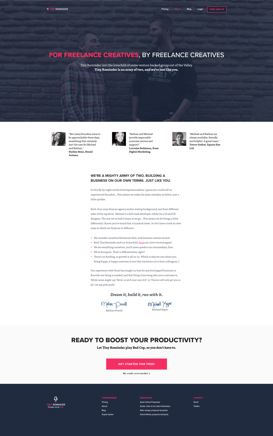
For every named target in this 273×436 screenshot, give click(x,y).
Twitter (197, 406)
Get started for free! (136, 364)
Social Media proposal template (154, 414)
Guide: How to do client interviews (155, 406)
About (178, 9)
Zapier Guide (107, 414)
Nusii (142, 242)
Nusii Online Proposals (150, 402)
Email (196, 402)
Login (200, 9)
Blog (189, 9)
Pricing (165, 9)
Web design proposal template (154, 410)
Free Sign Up (217, 9)
